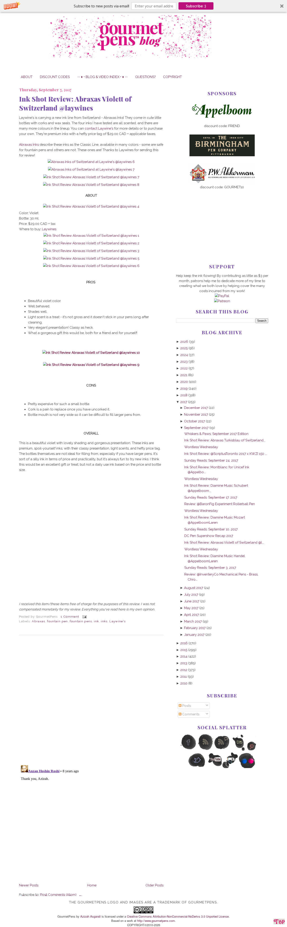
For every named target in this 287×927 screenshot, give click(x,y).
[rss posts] (205, 750)
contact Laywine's (99, 128)
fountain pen (57, 621)
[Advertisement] (222, 219)
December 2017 (196, 408)
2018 (183, 395)
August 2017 (193, 588)
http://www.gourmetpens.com (156, 920)
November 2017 (196, 414)
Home (91, 885)
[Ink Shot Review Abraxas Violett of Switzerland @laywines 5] (91, 258)
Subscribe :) (196, 6)
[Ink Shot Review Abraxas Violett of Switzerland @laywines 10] (91, 352)
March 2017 (193, 621)
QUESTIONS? (145, 77)
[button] (143, 6)
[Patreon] (222, 301)
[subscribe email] (238, 750)
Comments (190, 714)
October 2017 (194, 421)
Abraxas (38, 621)
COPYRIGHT (172, 77)
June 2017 (191, 601)
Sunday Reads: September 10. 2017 (211, 529)
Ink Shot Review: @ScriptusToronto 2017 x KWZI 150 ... (225, 454)
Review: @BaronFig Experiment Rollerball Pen (219, 504)
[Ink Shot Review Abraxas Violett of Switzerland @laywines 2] (91, 243)
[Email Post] (84, 616)
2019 (184, 388)
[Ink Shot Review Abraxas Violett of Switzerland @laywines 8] (91, 185)
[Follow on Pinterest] (255, 750)
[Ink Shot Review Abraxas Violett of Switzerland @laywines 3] (91, 251)
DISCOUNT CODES (55, 77)
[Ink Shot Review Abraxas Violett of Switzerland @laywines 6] (91, 266)
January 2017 (194, 634)
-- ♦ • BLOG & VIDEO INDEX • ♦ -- (102, 77)
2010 (183, 683)
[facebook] (188, 750)
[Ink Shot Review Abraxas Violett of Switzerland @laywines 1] (91, 235)
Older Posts (154, 885)
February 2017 (195, 628)
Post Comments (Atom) (58, 895)
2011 (183, 676)
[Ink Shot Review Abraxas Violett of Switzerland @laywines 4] (91, 206)
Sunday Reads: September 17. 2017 (210, 497)
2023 (184, 361)
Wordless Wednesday (201, 447)
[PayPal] (222, 296)
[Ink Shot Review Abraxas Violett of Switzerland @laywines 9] (91, 365)
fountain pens (81, 621)
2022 (184, 368)
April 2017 (191, 615)
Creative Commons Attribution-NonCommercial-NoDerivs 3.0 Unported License (178, 916)
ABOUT (27, 77)
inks (104, 621)
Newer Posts (28, 885)
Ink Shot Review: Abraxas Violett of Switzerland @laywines (75, 103)
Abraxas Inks (29, 144)
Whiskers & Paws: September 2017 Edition (216, 434)
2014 (183, 656)
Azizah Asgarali (90, 916)
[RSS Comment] (222, 750)
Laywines (49, 229)
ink (96, 621)
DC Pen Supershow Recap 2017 (208, 536)
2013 (183, 663)
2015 (183, 650)
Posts (186, 706)
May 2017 (191, 608)
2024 (184, 355)
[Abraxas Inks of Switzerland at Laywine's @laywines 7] (91, 169)
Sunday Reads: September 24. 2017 (211, 460)
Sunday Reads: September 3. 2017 (210, 567)
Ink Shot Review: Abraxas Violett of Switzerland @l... (224, 542)
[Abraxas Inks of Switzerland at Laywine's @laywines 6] (91, 162)
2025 (184, 348)
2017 (183, 402)
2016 (184, 643)
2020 (184, 382)
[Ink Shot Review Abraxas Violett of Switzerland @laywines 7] (91, 177)
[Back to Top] (279, 922)
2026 (184, 341)
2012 (183, 670)
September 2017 (196, 428)
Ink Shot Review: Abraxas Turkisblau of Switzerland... (224, 440)
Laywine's (117, 621)
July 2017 (191, 594)
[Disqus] (91, 700)
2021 (183, 375)
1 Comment (70, 616)
